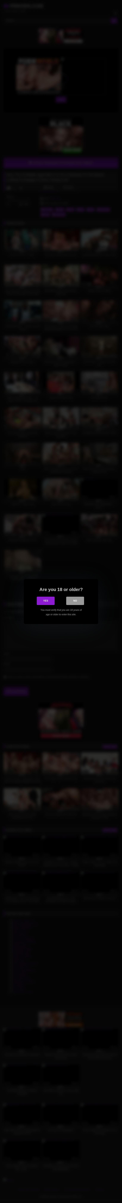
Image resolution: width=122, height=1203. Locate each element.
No (75, 600)
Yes (45, 600)
